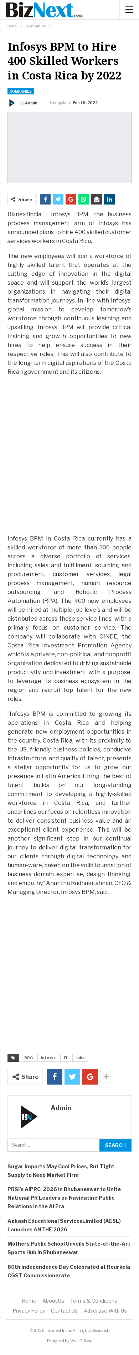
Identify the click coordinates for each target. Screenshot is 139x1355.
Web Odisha (81, 1340)
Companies (21, 91)
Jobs (80, 1058)
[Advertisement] (69, 454)
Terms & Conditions (93, 1301)
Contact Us (64, 1311)
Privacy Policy (28, 1311)
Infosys (48, 1058)
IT (66, 1058)
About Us (53, 1301)
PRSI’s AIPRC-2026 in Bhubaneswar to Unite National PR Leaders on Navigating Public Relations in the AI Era (64, 1197)
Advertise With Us (105, 1311)
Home (29, 1301)
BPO (28, 1058)
